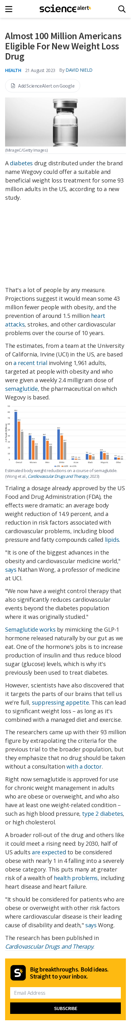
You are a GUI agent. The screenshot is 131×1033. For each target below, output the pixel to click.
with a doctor (84, 766)
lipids (112, 539)
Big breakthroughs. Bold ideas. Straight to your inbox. (69, 973)
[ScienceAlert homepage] (66, 9)
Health (13, 70)
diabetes (21, 163)
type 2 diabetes (102, 813)
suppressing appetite (60, 702)
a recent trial (30, 363)
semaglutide (21, 388)
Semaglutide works (30, 629)
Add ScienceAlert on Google (46, 85)
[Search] (122, 9)
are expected (49, 852)
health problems (76, 878)
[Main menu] (10, 9)
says (10, 569)
